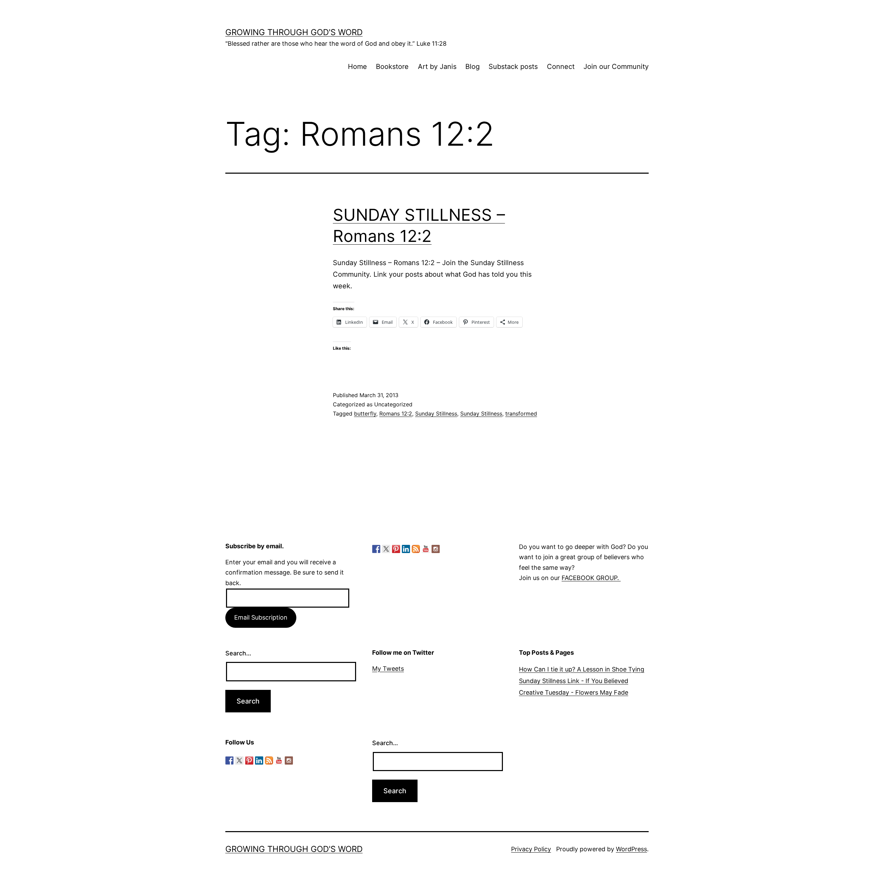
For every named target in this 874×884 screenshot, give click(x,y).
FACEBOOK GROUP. (591, 577)
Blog (472, 66)
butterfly (365, 413)
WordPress (631, 849)
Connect (561, 66)
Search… (238, 653)
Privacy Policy (531, 849)
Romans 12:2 (395, 413)
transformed (521, 413)
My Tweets (388, 668)
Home (357, 66)
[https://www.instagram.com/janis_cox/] (436, 549)
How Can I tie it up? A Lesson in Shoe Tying (581, 669)
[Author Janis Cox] (376, 549)
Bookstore (392, 66)
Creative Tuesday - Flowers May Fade (573, 692)
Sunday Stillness (436, 413)
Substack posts (513, 66)
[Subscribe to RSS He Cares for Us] (416, 549)
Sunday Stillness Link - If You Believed (573, 680)
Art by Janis (437, 66)
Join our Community (616, 66)
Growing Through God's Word (294, 32)
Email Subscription (260, 617)
